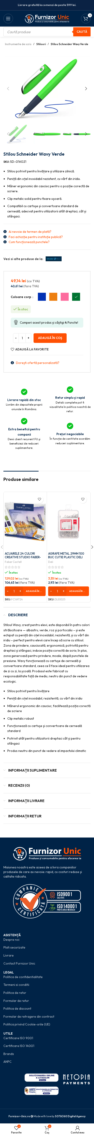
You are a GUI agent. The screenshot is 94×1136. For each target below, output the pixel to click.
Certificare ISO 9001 (18, 1038)
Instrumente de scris (18, 44)
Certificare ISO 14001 (18, 1046)
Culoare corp (21, 297)
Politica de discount (17, 1008)
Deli (50, 562)
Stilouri (41, 44)
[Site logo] (47, 18)
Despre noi (11, 940)
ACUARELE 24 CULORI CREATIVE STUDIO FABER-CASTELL (23, 557)
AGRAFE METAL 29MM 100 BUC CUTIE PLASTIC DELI (66, 555)
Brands (8, 1054)
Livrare (8, 955)
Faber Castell (13, 562)
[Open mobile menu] (8, 18)
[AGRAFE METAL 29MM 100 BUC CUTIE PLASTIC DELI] (68, 521)
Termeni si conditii (16, 985)
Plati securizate (14, 947)
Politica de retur (14, 993)
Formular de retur (16, 1001)
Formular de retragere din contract (28, 1016)
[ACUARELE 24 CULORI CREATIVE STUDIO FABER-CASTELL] (25, 521)
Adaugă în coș (50, 338)
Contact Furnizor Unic (19, 963)
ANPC (7, 1062)
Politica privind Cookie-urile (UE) (26, 1024)
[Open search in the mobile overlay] (47, 31)
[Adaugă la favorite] (39, 499)
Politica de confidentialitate (23, 977)
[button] (8, 88)
